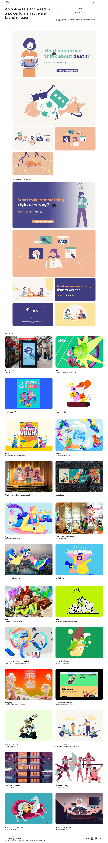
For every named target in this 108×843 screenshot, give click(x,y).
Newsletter (100, 2)
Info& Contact (87, 2)
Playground (94, 2)
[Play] (54, 53)
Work (81, 2)
